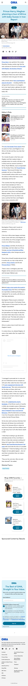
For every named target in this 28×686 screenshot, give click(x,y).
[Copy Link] (16, 51)
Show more (23, 222)
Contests (3, 652)
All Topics (4, 678)
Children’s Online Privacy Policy (6, 662)
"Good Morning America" (16, 444)
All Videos (4, 675)
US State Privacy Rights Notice (18, 619)
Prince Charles (11, 262)
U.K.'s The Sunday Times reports (13, 146)
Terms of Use (4, 654)
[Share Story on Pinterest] (9, 51)
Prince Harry (5, 62)
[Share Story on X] (6, 51)
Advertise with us (5, 665)
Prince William (6, 246)
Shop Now (17, 495)
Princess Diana (6, 265)
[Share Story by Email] (12, 51)
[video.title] (14, 31)
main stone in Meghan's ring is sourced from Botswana (13, 410)
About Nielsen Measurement (17, 659)
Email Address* (6, 597)
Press (15, 662)
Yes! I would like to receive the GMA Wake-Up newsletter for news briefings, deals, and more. (14, 612)
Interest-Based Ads (18, 655)
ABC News (4, 670)
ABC (3, 673)
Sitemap (16, 668)
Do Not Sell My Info (6, 659)
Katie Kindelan (6, 46)
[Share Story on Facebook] (3, 51)
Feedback (16, 664)
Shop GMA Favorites (12, 478)
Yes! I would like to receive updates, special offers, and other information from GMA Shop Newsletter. (14, 607)
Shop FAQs (4, 668)
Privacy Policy (6, 619)
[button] (2, 2)
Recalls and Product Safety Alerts (18, 671)
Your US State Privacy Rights (19, 652)
